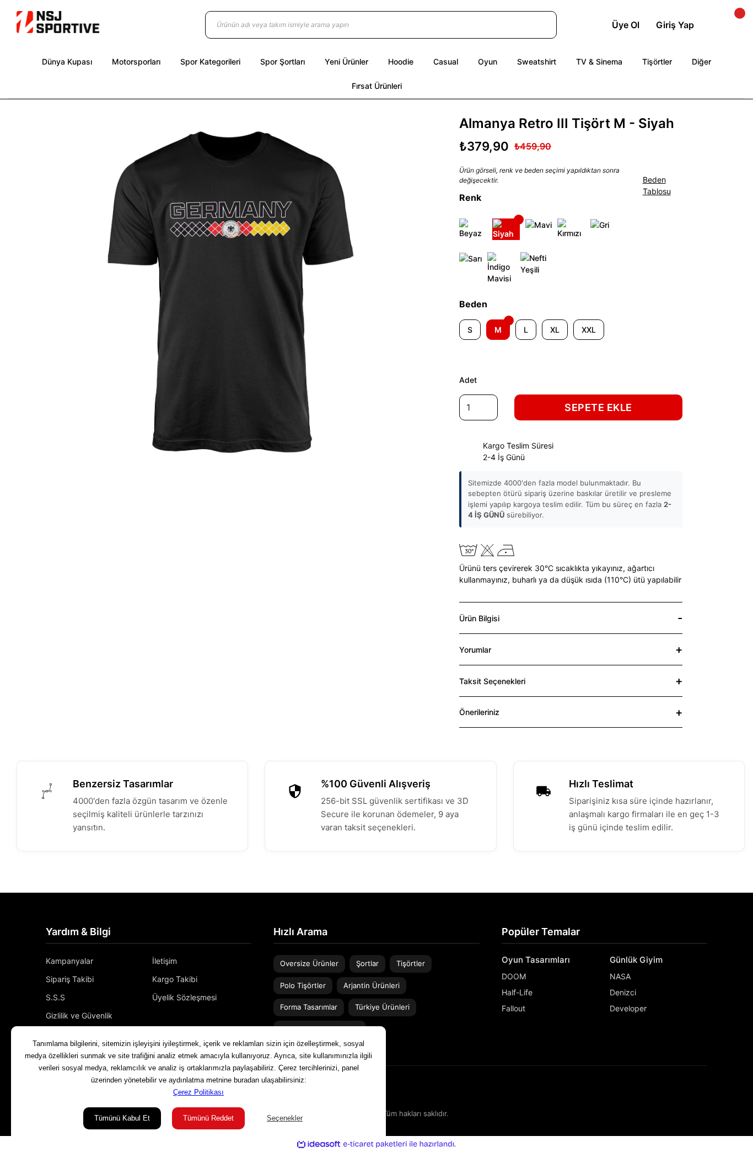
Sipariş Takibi (70, 979)
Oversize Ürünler (309, 963)
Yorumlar (475, 649)
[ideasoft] (319, 1144)
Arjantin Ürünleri (371, 985)
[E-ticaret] (375, 1144)
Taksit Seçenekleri (492, 681)
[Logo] (58, 22)
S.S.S (55, 997)
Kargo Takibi (174, 979)
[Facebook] (703, 1089)
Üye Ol (625, 24)
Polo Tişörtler (303, 985)
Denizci (623, 992)
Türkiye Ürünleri (382, 1006)
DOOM (514, 976)
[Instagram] (687, 1089)
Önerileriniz (479, 712)
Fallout (513, 1008)
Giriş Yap (675, 24)
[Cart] (730, 25)
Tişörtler (410, 963)
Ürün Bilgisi (479, 618)
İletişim (164, 961)
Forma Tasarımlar (308, 1006)
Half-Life (517, 992)
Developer (628, 1008)
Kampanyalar (69, 961)
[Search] (537, 25)
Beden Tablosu (657, 185)
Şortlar (367, 963)
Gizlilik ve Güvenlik (79, 1015)
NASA (620, 976)
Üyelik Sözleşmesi (184, 997)
